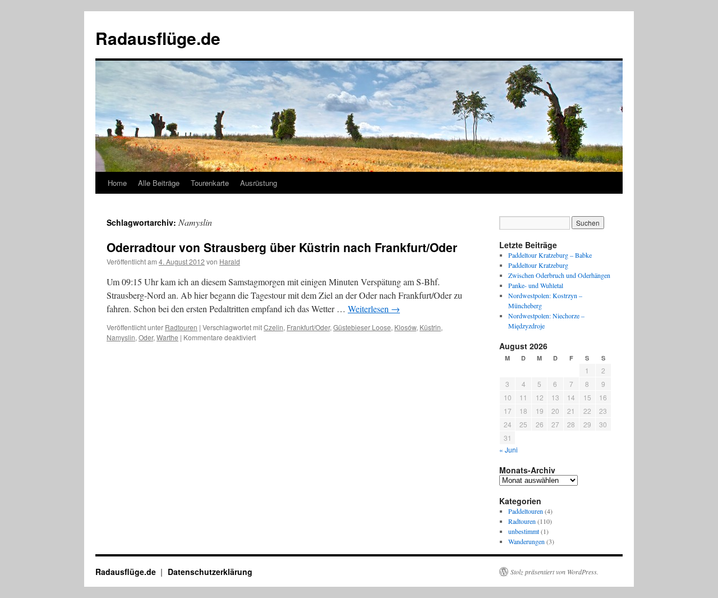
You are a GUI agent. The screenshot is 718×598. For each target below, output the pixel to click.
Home (117, 182)
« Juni (508, 449)
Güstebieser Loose (362, 327)
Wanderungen (526, 541)
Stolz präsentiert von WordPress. (554, 571)
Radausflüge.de (157, 38)
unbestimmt (523, 531)
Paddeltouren (525, 510)
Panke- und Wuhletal (535, 285)
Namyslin (121, 337)
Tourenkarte (210, 182)
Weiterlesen (374, 308)
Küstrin (430, 327)
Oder (146, 337)
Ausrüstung (258, 182)
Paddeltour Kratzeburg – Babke (550, 254)
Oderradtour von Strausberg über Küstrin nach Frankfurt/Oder (282, 247)
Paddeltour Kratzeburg (538, 265)
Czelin (273, 327)
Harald (229, 261)
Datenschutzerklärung (210, 571)
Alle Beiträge (159, 182)
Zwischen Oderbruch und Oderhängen (559, 275)
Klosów (405, 327)
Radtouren (181, 327)
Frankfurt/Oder (308, 327)
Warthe (167, 337)
